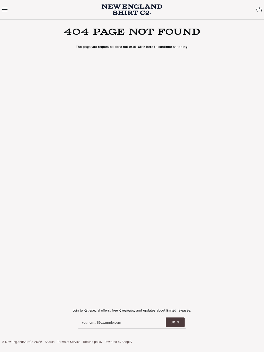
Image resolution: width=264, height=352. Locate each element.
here (149, 46)
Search (50, 342)
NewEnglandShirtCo (19, 342)
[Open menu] (9, 9)
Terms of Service (68, 342)
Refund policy (92, 342)
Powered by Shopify (118, 342)
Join (175, 322)
